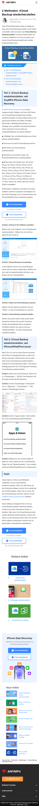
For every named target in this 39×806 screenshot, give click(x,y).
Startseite (14, 760)
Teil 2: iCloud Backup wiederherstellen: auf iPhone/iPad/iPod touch (14, 81)
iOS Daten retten (15, 21)
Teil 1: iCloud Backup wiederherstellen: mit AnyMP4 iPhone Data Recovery (19, 73)
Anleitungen (22, 760)
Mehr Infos (20, 804)
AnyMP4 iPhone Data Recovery (13, 109)
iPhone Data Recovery (19, 638)
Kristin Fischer (13, 19)
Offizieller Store (14, 779)
